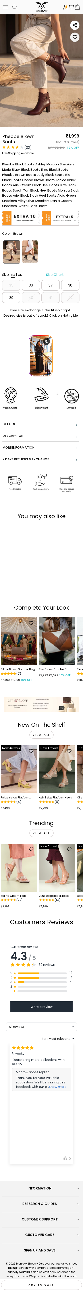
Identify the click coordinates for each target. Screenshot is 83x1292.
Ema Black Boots (54, 169)
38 (70, 285)
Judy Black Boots (50, 174)
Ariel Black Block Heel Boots (34, 195)
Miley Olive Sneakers (34, 201)
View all (41, 735)
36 (31, 285)
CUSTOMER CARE (39, 1234)
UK (20, 274)
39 (11, 297)
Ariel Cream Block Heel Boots (36, 185)
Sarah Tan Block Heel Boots (35, 190)
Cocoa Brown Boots (38, 180)
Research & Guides (39, 1203)
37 (50, 285)
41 (50, 297)
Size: (33, 274)
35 (11, 285)
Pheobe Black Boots (18, 164)
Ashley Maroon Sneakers (54, 164)
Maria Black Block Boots (21, 169)
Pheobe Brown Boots (19, 174)
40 (31, 297)
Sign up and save (40, 1250)
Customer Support (40, 1219)
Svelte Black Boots (33, 206)
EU (13, 274)
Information (40, 1188)
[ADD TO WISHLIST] (74, 37)
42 (70, 297)
